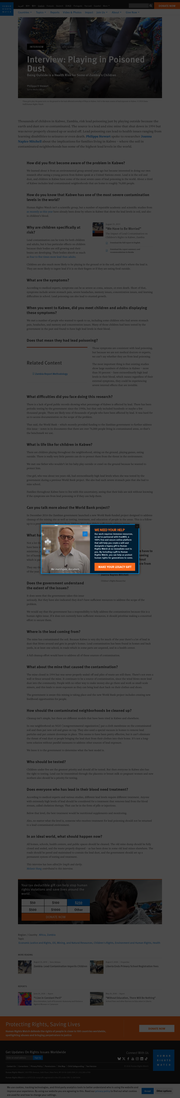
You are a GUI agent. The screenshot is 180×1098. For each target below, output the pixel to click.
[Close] (137, 526)
